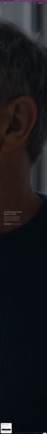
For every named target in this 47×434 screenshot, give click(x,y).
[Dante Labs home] (5, 3)
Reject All (6, 431)
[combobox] (44, 433)
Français (44, 433)
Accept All (6, 429)
